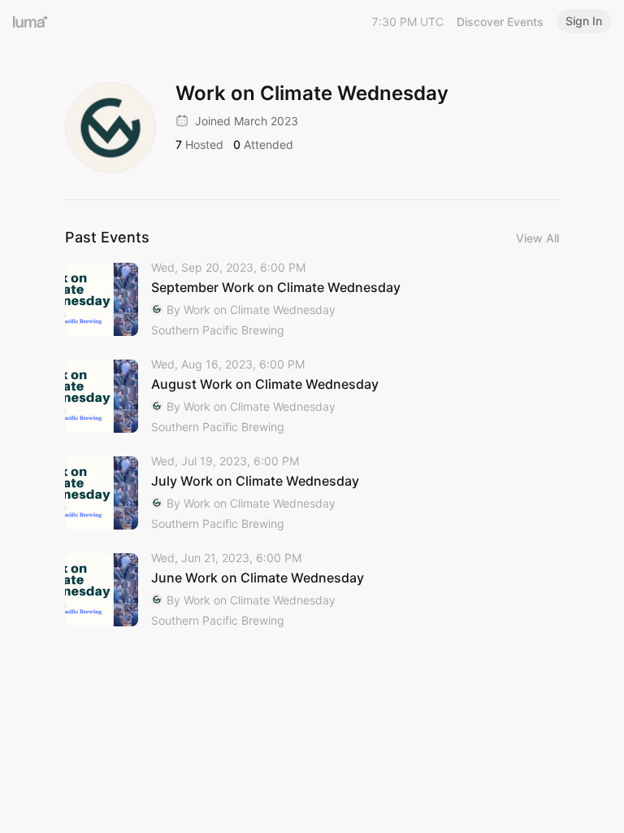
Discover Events (500, 21)
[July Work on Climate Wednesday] (312, 493)
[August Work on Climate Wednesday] (312, 396)
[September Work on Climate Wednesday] (312, 299)
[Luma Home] (31, 21)
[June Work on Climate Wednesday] (312, 590)
